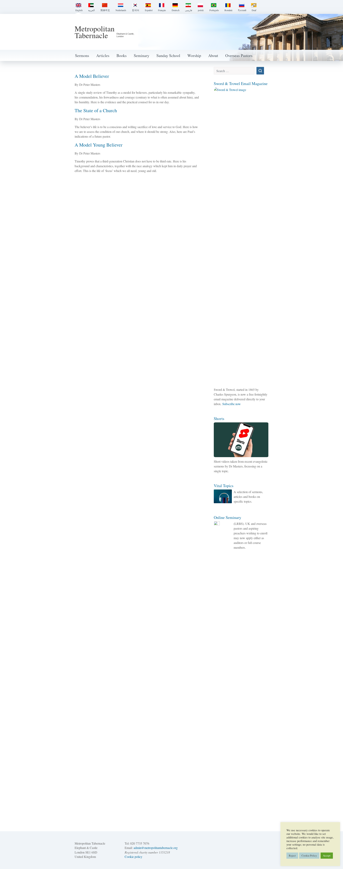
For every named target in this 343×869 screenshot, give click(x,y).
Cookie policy (133, 857)
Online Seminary (227, 517)
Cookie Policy (309, 855)
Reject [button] (292, 855)
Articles (102, 55)
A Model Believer (92, 76)
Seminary (141, 55)
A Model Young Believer (98, 145)
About (213, 55)
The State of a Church (96, 110)
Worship (194, 55)
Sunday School (168, 55)
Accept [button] (326, 855)
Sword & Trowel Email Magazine (241, 83)
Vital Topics (223, 485)
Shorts (219, 418)
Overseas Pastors (238, 55)
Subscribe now (231, 404)
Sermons (82, 55)
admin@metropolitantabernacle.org (156, 848)
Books (122, 55)
